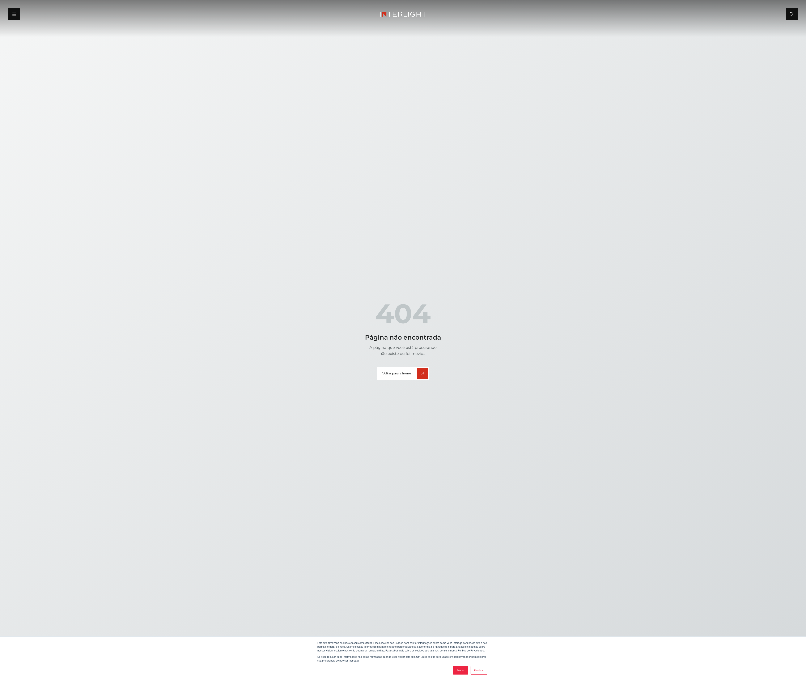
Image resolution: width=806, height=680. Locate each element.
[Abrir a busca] (792, 14)
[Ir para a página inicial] (403, 14)
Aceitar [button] (460, 670)
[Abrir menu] (14, 14)
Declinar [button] (479, 670)
